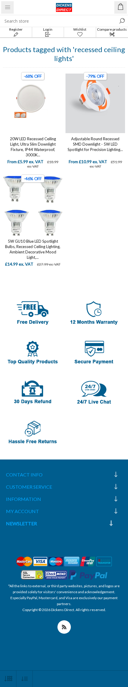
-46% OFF (33, 178)
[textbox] (58, 21)
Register (16, 29)
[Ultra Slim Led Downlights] (33, 103)
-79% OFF (95, 76)
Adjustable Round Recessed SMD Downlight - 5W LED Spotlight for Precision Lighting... (95, 144)
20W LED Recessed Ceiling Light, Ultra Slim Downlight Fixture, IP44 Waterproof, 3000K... (33, 146)
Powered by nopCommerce (64, 615)
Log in (47, 29)
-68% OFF (33, 76)
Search (122, 21)
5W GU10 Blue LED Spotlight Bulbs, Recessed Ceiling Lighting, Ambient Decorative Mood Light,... (32, 249)
